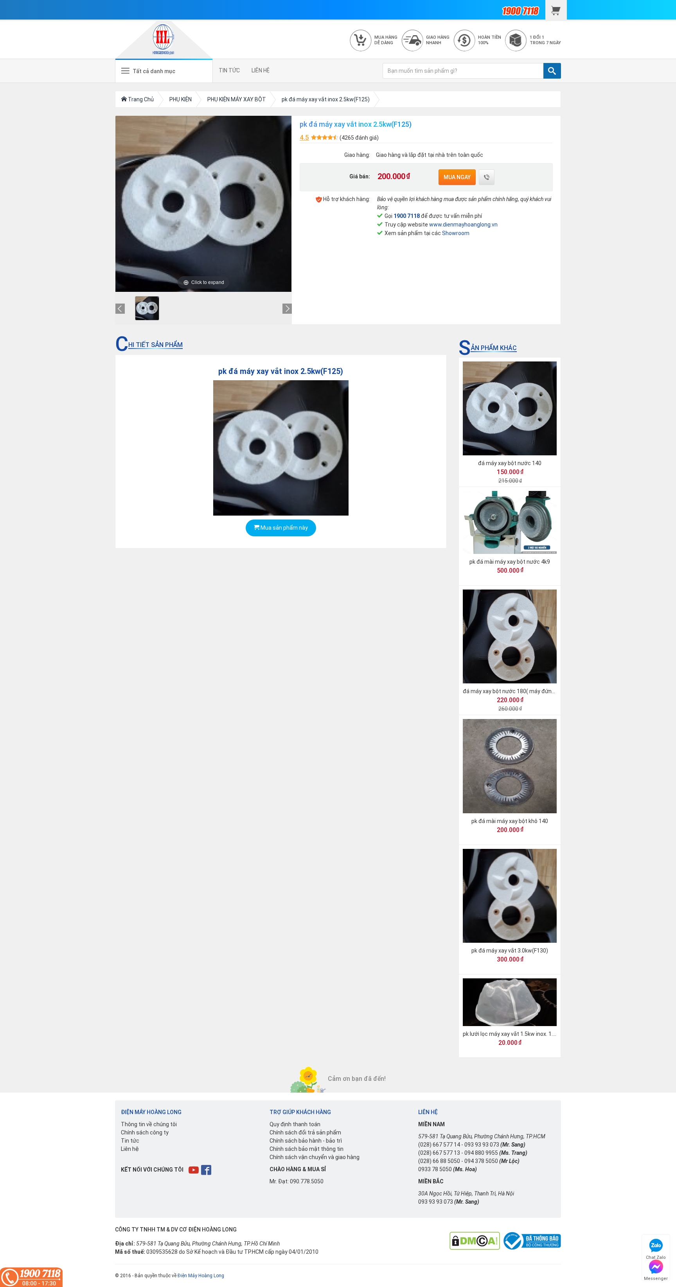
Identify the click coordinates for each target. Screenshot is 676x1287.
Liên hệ (130, 1149)
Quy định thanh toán (295, 1124)
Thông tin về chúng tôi (149, 1124)
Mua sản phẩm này (283, 528)
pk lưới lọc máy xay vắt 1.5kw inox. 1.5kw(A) (516, 1034)
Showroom (455, 233)
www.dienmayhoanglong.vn (463, 224)
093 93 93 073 (481, 1144)
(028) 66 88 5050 (439, 1161)
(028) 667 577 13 (439, 1153)
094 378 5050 (481, 1161)
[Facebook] (206, 1170)
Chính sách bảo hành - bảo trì (306, 1141)
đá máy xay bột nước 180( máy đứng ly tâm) (518, 691)
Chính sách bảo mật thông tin (306, 1149)
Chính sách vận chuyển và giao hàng (315, 1157)
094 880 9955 (481, 1153)
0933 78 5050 (435, 1169)
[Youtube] (194, 1170)
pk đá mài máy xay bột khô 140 (509, 821)
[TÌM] (552, 71)
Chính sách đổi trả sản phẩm (305, 1132)
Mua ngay (457, 177)
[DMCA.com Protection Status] (474, 1240)
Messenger (656, 1277)
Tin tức (130, 1141)
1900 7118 (407, 216)
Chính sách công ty (145, 1132)
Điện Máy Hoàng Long (201, 1275)
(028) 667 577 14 (439, 1144)
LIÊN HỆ (261, 70)
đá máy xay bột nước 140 (509, 463)
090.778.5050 (307, 1181)
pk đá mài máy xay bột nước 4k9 (509, 562)
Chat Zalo (656, 1256)
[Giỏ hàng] (556, 10)
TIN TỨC (229, 70)
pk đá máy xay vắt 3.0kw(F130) (509, 950)
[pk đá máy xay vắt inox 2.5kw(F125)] (147, 308)
